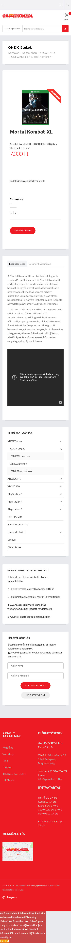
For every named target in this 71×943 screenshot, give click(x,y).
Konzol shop (29, 52)
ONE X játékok (19, 56)
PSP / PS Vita (14, 516)
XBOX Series (14, 441)
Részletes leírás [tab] (17, 263)
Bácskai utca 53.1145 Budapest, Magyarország (52, 759)
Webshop (8, 754)
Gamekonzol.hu (21, 886)
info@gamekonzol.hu (50, 779)
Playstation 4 (14, 501)
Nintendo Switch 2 (17, 524)
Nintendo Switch (16, 532)
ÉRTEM (4, 941)
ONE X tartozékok (21, 471)
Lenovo (11, 539)
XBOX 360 (13, 486)
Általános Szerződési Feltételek (14, 776)
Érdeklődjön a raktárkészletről (27, 180)
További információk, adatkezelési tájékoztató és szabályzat (22, 933)
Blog (5, 760)
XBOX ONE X (47, 52)
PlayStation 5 (14, 493)
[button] (67, 4)
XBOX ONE (14, 478)
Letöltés (7, 767)
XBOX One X (17, 448)
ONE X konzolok (20, 456)
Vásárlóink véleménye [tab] (40, 263)
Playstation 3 (14, 509)
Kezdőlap (13, 52)
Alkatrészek (14, 547)
